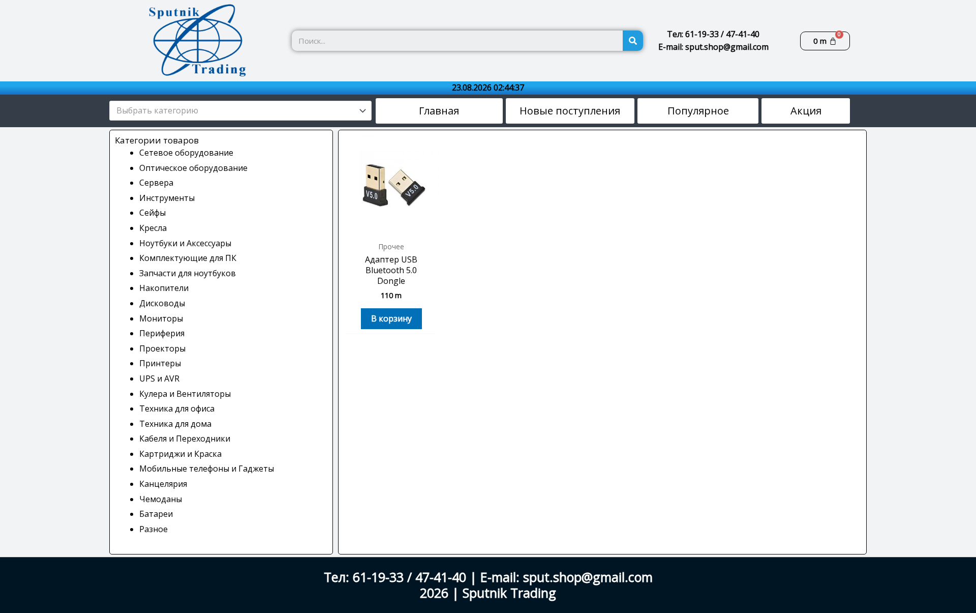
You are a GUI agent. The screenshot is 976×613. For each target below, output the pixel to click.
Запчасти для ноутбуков (187, 273)
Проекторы (162, 348)
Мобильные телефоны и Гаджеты (206, 468)
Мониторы (161, 318)
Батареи (156, 513)
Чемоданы (160, 499)
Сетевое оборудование (186, 152)
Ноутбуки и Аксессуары (185, 243)
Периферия (162, 333)
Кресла (153, 227)
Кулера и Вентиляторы (185, 393)
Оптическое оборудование (193, 167)
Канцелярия (163, 483)
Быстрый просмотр (391, 225)
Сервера (156, 182)
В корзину (391, 318)
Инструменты (167, 197)
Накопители (164, 288)
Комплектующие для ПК (187, 258)
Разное (153, 529)
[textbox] (235, 110)
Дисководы (162, 303)
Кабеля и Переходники (184, 438)
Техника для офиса (177, 408)
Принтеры (160, 363)
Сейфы (152, 212)
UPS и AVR (159, 378)
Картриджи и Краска (180, 453)
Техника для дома (175, 423)
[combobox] (240, 111)
